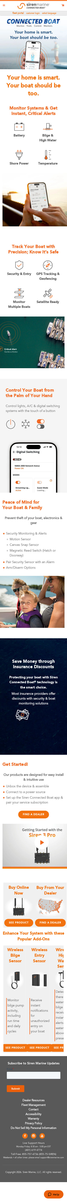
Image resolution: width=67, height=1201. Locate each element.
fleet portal (18, 13)
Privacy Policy (33, 1123)
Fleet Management (33, 1105)
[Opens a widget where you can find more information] (53, 1194)
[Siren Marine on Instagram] (33, 1136)
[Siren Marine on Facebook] (25, 1136)
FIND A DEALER (50, 922)
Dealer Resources (33, 1100)
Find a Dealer (33, 814)
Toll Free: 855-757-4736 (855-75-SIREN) (33, 1154)
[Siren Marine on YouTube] (42, 1136)
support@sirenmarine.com (52, 1158)
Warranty (33, 1118)
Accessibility (33, 1114)
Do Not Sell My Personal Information (33, 1128)
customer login (33, 13)
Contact (33, 1109)
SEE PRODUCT (19, 922)
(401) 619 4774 (33, 1150)
